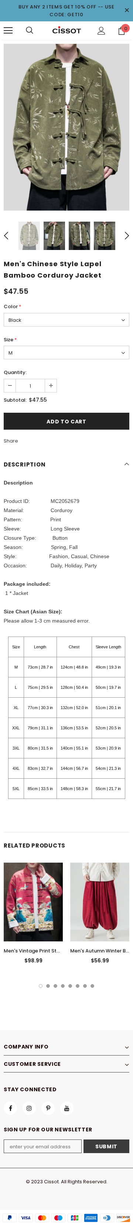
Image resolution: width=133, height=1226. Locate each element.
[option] (66, 127)
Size (10, 339)
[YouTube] (67, 1108)
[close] (126, 10)
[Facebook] (10, 1108)
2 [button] (48, 986)
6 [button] (77, 986)
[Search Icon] (29, 30)
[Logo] (66, 30)
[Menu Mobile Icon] (8, 30)
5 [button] (70, 986)
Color (12, 306)
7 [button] (85, 986)
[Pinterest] (48, 1108)
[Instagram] (29, 1108)
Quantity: (15, 372)
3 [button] (55, 986)
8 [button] (92, 986)
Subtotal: (15, 400)
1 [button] (40, 986)
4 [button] (63, 986)
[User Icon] (101, 31)
